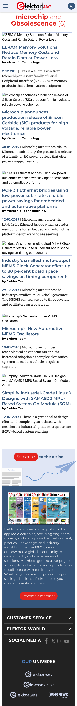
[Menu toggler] (6, 6)
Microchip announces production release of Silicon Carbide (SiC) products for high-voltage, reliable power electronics (36, 123)
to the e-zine (40, 457)
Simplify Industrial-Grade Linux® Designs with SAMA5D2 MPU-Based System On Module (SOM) (36, 398)
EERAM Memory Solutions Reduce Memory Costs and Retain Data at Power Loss (30, 52)
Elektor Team (16, 281)
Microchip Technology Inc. (26, 62)
